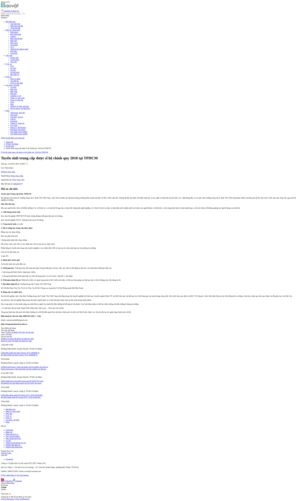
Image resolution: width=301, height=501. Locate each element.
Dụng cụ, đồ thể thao (18, 128)
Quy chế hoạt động (13, 436)
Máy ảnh (13, 41)
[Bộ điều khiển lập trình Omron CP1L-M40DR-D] (20, 353)
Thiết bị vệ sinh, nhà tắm (19, 106)
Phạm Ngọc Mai (17, 176)
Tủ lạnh (13, 87)
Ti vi (12, 47)
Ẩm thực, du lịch (16, 117)
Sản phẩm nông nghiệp (19, 134)
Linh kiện (14, 53)
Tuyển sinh (14, 58)
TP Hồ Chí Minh (12, 144)
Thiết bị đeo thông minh (19, 49)
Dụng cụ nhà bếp (16, 100)
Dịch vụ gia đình (16, 83)
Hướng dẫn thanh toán (14, 447)
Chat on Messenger (22, 499)
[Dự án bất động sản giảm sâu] (12, 138)
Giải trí (13, 119)
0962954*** (18, 184)
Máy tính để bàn (16, 39)
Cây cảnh (13, 125)
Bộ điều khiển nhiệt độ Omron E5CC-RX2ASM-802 (21, 397)
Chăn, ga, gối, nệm (17, 98)
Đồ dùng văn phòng (17, 130)
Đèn (12, 104)
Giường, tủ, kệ (15, 96)
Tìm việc (13, 62)
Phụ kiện (13, 51)
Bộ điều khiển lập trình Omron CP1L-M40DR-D (19, 355)
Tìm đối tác (14, 81)
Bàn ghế (13, 94)
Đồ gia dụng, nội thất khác (20, 109)
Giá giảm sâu (15, 24)
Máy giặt (13, 89)
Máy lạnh (13, 92)
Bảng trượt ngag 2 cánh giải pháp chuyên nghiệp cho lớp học (23, 369)
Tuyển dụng (14, 60)
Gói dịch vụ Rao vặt (11, 11)
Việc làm (21, 332)
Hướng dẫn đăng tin (13, 445)
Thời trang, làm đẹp (17, 113)
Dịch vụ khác (15, 79)
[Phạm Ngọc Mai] (8, 172)
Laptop (13, 36)
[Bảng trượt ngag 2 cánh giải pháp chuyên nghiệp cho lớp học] (24, 367)
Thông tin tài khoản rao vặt (16, 443)
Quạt (12, 102)
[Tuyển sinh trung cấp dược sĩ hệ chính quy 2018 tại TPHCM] (24, 152)
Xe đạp (13, 70)
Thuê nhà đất (15, 28)
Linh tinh (13, 121)
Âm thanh (14, 45)
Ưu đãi (8, 441)
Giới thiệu (9, 430)
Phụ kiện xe (14, 75)
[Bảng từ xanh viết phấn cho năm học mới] (17, 339)
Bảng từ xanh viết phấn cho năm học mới (16, 341)
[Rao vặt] (10, 8)
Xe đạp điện (14, 72)
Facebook (9, 459)
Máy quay (14, 43)
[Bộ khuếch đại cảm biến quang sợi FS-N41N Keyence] (22, 381)
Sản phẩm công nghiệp (18, 132)
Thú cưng (14, 115)
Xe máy (13, 68)
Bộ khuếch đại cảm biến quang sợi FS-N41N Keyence (21, 383)
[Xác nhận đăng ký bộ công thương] (15, 475)
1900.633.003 (6, 453)
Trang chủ (9, 142)
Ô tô (12, 66)
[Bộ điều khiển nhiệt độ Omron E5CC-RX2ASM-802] (21, 395)
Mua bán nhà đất (16, 26)
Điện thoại (14, 32)
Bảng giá (9, 432)
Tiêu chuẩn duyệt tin (13, 439)
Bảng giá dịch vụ (12, 434)
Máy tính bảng (15, 34)
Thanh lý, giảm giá (17, 123)
